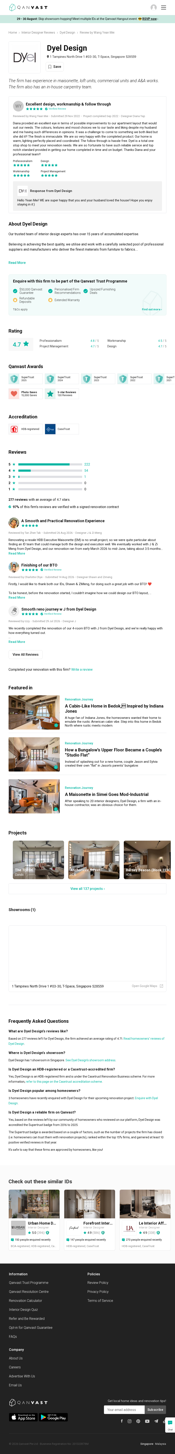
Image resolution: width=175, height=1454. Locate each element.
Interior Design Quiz (23, 1310)
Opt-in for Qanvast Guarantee (30, 1328)
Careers (15, 1367)
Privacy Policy (98, 1292)
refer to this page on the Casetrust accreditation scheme (63, 1081)
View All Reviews (26, 655)
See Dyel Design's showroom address (90, 1060)
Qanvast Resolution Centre (29, 1292)
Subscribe (155, 1410)
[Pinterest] (138, 1421)
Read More (17, 263)
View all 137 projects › (87, 889)
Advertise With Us (22, 1376)
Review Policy (98, 1283)
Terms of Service (100, 1301)
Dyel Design (67, 32)
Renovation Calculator (25, 1301)
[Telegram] (156, 1421)
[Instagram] (129, 1421)
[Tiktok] (164, 1421)
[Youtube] (147, 1421)
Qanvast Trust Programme (28, 1283)
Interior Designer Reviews (38, 32)
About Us (16, 1358)
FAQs (13, 1337)
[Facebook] (122, 1421)
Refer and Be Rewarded (27, 1319)
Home (13, 32)
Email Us (15, 1385)
